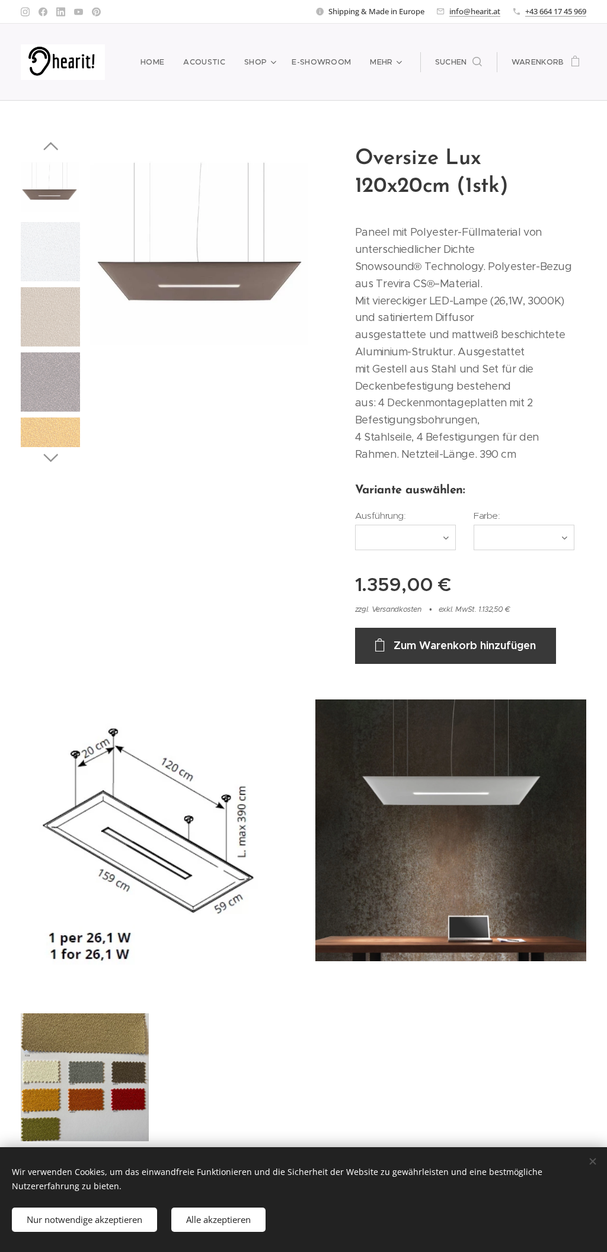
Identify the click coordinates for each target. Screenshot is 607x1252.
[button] (458, 62)
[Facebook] (43, 12)
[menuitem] (156, 62)
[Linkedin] (60, 12)
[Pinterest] (96, 12)
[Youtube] (78, 12)
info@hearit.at (474, 11)
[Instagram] (25, 12)
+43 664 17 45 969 (555, 11)
